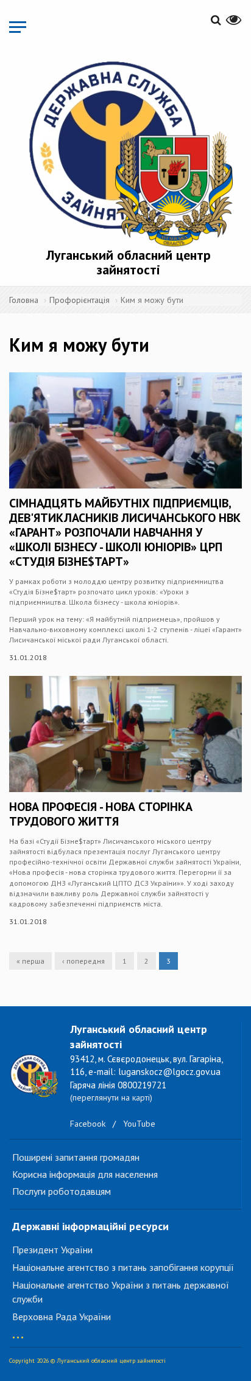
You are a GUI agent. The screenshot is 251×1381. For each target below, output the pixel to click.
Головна (23, 299)
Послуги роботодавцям (61, 1191)
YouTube (139, 1123)
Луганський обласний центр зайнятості (128, 262)
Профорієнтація (79, 299)
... (18, 1331)
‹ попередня (83, 960)
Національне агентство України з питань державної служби (120, 1292)
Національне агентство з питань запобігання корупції (123, 1267)
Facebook (87, 1123)
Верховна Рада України (61, 1316)
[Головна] (128, 152)
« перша (30, 960)
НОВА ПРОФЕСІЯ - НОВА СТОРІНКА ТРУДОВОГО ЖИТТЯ (101, 814)
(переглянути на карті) (111, 1097)
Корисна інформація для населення (85, 1174)
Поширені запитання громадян (76, 1157)
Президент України (52, 1250)
